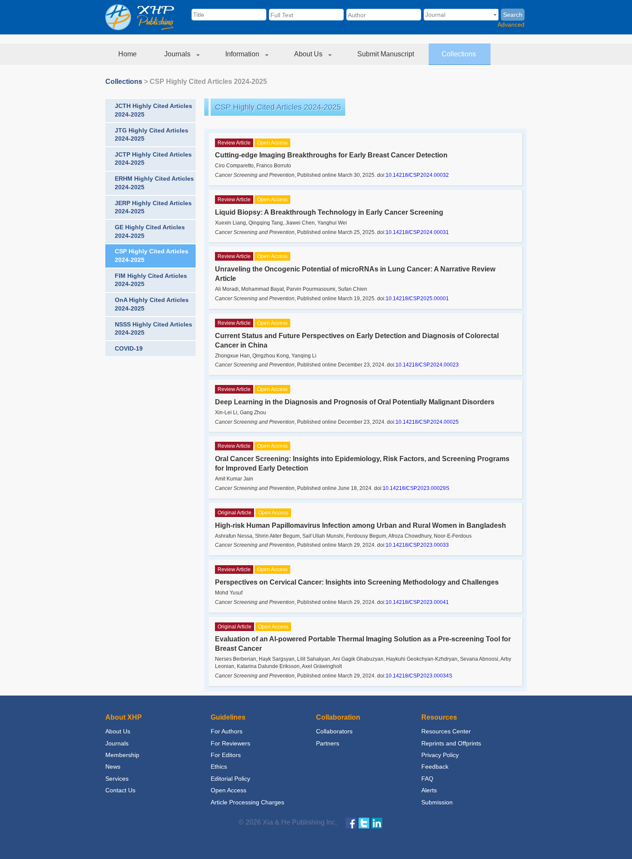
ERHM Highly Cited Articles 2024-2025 (154, 183)
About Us (309, 54)
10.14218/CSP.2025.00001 (417, 299)
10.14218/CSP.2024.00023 (427, 365)
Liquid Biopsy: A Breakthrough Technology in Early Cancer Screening (329, 212)
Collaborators (334, 731)
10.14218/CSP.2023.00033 (417, 545)
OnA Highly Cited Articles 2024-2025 (152, 304)
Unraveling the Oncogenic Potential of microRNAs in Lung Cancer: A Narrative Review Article (355, 273)
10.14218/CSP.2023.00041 (417, 602)
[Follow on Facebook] (351, 822)
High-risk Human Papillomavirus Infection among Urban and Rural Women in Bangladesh (360, 525)
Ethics (219, 766)
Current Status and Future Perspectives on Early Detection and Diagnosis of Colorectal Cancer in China (357, 340)
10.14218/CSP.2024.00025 (427, 422)
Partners (327, 743)
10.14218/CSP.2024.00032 (417, 175)
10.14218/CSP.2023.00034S (419, 676)
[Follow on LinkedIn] (376, 822)
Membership (122, 754)
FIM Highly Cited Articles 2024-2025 (151, 280)
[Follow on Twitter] (364, 822)
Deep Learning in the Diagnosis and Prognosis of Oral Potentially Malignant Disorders (354, 402)
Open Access (228, 790)
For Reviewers (230, 743)
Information (243, 54)
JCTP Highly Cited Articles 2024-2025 (153, 158)
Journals (178, 54)
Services (117, 778)
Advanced (511, 24)
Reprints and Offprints (451, 743)
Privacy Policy (440, 754)
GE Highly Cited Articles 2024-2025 (150, 231)
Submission (437, 802)
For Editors (226, 754)
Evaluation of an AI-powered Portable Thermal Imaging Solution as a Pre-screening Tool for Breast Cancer (363, 643)
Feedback (434, 766)
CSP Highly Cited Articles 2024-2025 (208, 81)
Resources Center (446, 731)
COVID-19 (129, 348)
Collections (460, 54)
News (112, 766)
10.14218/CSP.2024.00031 (417, 232)
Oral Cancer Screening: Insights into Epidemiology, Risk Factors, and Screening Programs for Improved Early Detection (362, 463)
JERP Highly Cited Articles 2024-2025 (153, 207)
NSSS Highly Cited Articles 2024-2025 (153, 328)
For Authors (226, 731)
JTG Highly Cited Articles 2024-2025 (151, 134)
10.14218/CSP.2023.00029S (416, 488)
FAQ (427, 778)
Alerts (429, 790)
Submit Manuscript (386, 54)
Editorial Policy (230, 778)
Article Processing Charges (247, 802)
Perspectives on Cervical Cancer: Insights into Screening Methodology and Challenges (357, 582)
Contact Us (120, 790)
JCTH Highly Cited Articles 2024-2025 (153, 110)
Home (128, 54)
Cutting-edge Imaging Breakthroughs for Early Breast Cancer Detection (331, 155)
